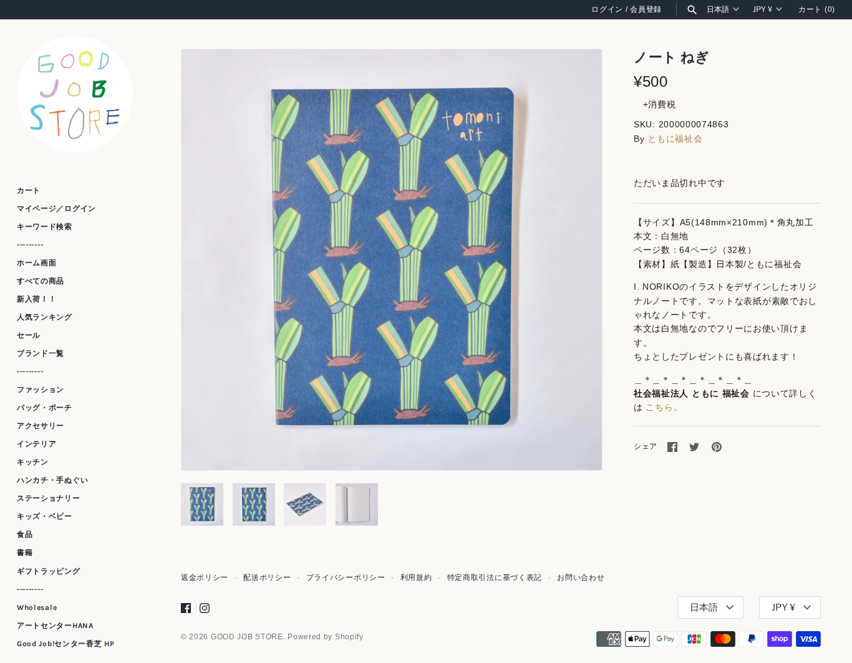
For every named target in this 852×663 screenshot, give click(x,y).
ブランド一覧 (40, 353)
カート (29, 190)
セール (29, 335)
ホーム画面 (37, 262)
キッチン (33, 462)
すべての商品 (40, 281)
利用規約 (416, 577)
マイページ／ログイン (56, 208)
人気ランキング (44, 317)
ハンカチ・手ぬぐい (52, 480)
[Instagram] (205, 607)
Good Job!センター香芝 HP (66, 643)
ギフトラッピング (48, 571)
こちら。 (664, 407)
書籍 (24, 553)
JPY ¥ (762, 9)
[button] (575, 259)
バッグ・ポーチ (44, 407)
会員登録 (646, 9)
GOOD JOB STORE (247, 636)
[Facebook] (186, 607)
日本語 (718, 9)
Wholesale (37, 607)
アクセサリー (40, 425)
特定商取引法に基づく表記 (494, 577)
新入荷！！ (37, 299)
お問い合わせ (580, 577)
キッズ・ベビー (44, 516)
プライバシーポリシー (345, 577)
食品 (24, 534)
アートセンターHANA (55, 625)
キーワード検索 (44, 226)
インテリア (37, 444)
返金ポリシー (204, 577)
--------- (30, 244)
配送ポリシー (267, 577)
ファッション (40, 389)
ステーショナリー (48, 498)
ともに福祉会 (674, 139)
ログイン (607, 9)
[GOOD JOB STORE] (75, 94)
